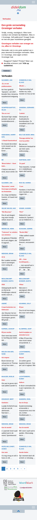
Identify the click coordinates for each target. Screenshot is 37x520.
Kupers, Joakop (8, 329)
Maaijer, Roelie (8, 376)
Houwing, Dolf (25, 303)
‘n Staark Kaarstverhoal (9, 140)
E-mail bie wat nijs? (10, 516)
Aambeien (5, 402)
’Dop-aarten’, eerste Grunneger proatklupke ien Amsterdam (9, 189)
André (4, 303)
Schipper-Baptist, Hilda (9, 109)
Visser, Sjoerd (25, 208)
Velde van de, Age (9, 208)
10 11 (3, 257)
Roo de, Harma (25, 183)
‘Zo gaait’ (22, 163)
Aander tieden (23, 452)
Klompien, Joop (25, 329)
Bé (2, 160)
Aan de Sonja (23, 402)
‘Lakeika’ (22, 113)
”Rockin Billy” (23, 232)
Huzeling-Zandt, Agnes (8, 448)
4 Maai (21, 284)
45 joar (21, 307)
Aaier (3, 380)
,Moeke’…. (22, 86)
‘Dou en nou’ (6, 113)
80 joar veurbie (6, 332)
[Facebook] (18, 13)
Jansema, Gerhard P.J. (26, 109)
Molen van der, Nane (8, 353)
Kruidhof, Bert (8, 399)
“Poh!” (21, 212)
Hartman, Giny (25, 160)
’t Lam (21, 186)
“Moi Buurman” (7, 212)
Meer (4, 102)
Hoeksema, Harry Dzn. (9, 136)
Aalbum (21, 382)
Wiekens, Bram (7, 253)
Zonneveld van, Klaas (25, 81)
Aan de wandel (6, 427)
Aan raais (5, 452)
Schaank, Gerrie (25, 229)
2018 (3, 284)
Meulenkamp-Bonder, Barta (7, 280)
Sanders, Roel (25, 399)
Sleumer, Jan (7, 80)
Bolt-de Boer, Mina (26, 135)
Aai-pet (21, 357)
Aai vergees (5, 357)
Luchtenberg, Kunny (24, 353)
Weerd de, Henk (8, 229)
